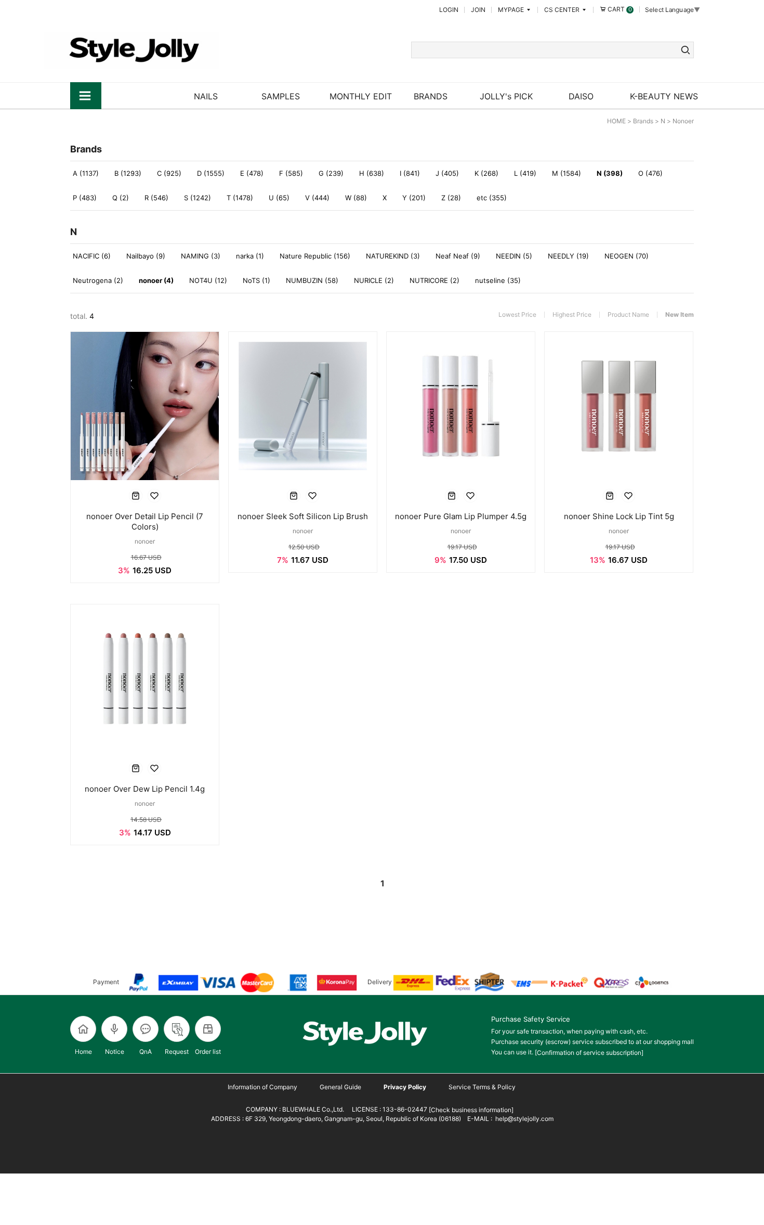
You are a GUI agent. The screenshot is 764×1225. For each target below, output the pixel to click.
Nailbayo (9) (145, 256)
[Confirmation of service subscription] (589, 1052)
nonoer (683, 121)
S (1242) (197, 198)
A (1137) (86, 173)
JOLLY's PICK (506, 96)
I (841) (410, 173)
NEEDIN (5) (514, 256)
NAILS (206, 96)
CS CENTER (562, 10)
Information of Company (262, 1087)
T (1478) (240, 198)
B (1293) (127, 173)
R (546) (156, 198)
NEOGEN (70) (626, 256)
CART (619, 9)
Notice (114, 1051)
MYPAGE (511, 10)
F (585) (291, 173)
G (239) (331, 173)
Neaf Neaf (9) (458, 256)
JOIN (478, 10)
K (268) (486, 173)
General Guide (340, 1087)
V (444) (317, 198)
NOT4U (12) (208, 280)
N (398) (610, 173)
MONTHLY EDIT (361, 96)
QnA (145, 1051)
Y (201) (414, 198)
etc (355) (492, 198)
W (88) (356, 198)
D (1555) (211, 173)
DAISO (581, 96)
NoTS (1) (256, 280)
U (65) (279, 198)
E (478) (252, 173)
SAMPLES (280, 96)
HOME (616, 121)
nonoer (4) (156, 280)
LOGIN (448, 10)
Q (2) (120, 198)
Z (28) (451, 198)
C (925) (169, 173)
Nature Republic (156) (315, 256)
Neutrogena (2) (98, 280)
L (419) (525, 173)
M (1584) (566, 173)
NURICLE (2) (374, 280)
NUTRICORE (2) (434, 280)
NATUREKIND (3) (393, 256)
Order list (208, 1051)
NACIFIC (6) (92, 256)
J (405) (447, 173)
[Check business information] (470, 1110)
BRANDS (430, 96)
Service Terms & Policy (482, 1087)
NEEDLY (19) (568, 256)
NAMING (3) (200, 256)
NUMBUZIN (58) (312, 280)
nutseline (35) (498, 280)
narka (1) (250, 256)
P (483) (85, 198)
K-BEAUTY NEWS (664, 96)
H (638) (371, 173)
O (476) (650, 173)
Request (177, 1051)
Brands (643, 121)
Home (83, 1051)
